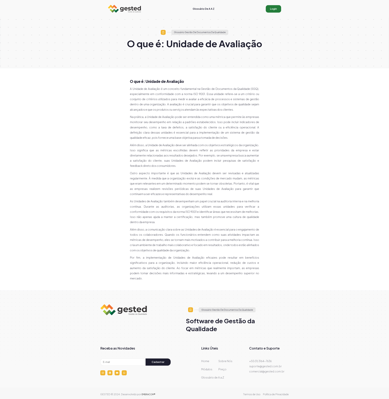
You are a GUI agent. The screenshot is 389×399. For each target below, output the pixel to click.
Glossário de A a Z (203, 8)
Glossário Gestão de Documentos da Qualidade (200, 32)
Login (273, 8)
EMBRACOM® (148, 394)
